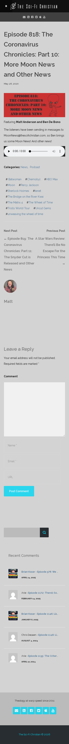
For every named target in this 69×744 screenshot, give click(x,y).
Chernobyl (33, 179)
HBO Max (52, 179)
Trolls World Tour (19, 208)
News (24, 167)
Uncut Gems (43, 208)
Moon (11, 185)
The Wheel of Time (41, 202)
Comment (11, 376)
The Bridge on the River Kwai (26, 196)
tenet (38, 190)
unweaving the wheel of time (25, 214)
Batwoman (14, 179)
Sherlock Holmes (18, 190)
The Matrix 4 (15, 202)
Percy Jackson (30, 185)
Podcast (35, 167)
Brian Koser (28, 571)
